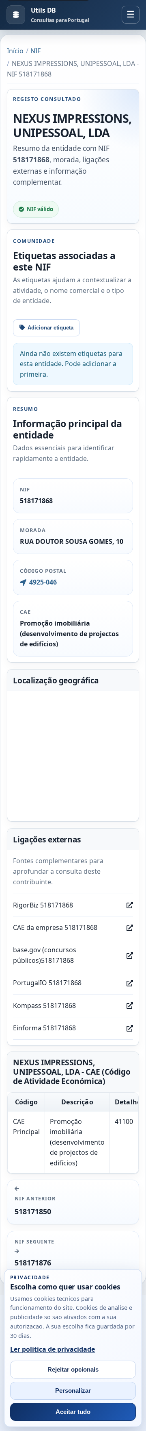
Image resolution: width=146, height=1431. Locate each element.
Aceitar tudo (73, 1412)
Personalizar (73, 1390)
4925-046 (42, 582)
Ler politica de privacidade (52, 1349)
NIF (35, 50)
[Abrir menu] (131, 15)
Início (15, 50)
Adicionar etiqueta (50, 328)
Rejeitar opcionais (73, 1369)
